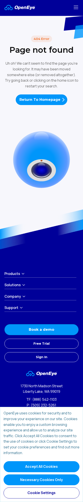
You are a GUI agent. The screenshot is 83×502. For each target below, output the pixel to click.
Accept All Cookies (41, 466)
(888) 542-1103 (44, 399)
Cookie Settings (41, 492)
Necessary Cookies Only (41, 479)
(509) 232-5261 (43, 405)
